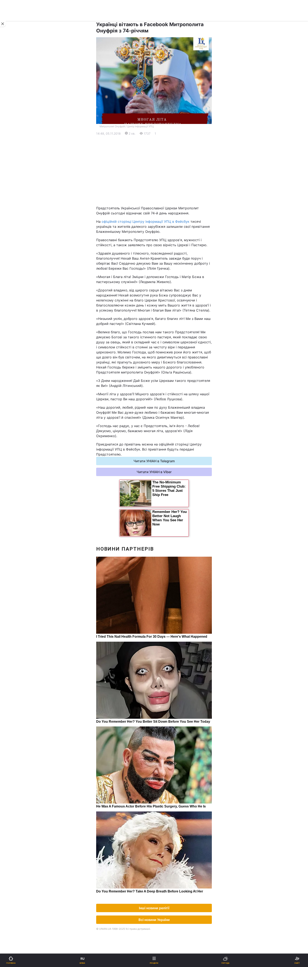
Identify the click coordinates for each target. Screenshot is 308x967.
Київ (14, 198)
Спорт (12, 232)
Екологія (14, 170)
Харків (162, 207)
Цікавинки (15, 275)
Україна (13, 148)
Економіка (15, 159)
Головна (14, 137)
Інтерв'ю (14, 297)
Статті (162, 286)
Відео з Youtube (20, 286)
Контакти (15, 319)
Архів (12, 308)
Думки (162, 297)
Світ (160, 159)
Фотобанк (164, 347)
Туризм (162, 265)
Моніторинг (20, 356)
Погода (162, 275)
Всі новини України (154, 920)
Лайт (160, 243)
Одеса (16, 216)
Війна (161, 137)
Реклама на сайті (24, 347)
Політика (164, 148)
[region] (154, 170)
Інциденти (165, 254)
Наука (162, 232)
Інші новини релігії (154, 908)
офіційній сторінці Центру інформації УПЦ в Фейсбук (145, 221)
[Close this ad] (3, 24)
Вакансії (163, 308)
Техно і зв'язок (19, 243)
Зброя (12, 254)
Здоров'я (15, 265)
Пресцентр (165, 356)
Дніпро (16, 207)
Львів (161, 198)
